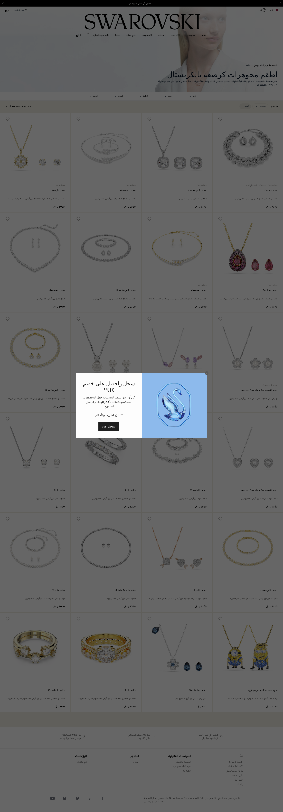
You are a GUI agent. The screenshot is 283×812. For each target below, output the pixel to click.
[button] (206, 373)
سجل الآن (108, 426)
